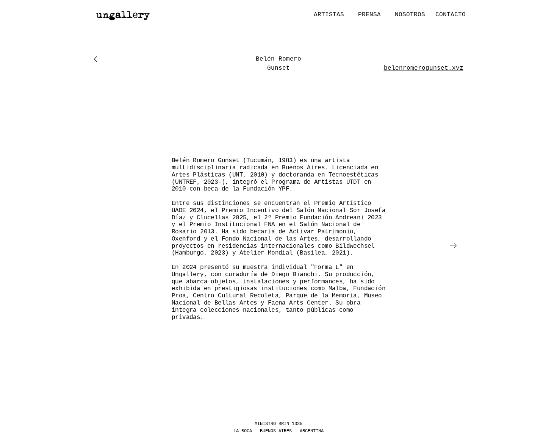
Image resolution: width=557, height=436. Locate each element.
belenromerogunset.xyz (423, 68)
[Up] (95, 59)
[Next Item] (453, 245)
